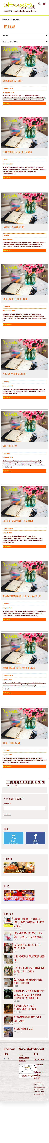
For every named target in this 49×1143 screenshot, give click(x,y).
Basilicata (7, 104)
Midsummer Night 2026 (23, 1029)
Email (7, 803)
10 (39, 782)
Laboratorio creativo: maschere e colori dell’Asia (27, 946)
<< (8, 782)
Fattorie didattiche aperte (12, 80)
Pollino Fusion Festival (12, 742)
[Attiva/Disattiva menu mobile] (44, 3)
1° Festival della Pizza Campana (14, 374)
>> (15, 785)
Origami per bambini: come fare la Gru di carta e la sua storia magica (28, 935)
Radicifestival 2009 (10, 445)
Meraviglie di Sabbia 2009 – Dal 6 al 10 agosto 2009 (22, 596)
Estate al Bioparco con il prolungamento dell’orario (25, 1007)
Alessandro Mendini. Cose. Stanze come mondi (27, 1019)
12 (8, 785)
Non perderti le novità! (24, 1058)
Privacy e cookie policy (38, 1075)
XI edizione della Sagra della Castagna (17, 152)
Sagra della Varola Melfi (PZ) (13, 227)
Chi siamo (39, 1060)
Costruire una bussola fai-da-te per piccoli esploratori (28, 981)
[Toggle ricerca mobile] (39, 3)
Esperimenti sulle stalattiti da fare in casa (29, 958)
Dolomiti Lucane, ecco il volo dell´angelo (19, 667)
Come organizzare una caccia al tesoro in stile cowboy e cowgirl (29, 969)
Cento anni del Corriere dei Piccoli (16, 299)
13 (11, 785)
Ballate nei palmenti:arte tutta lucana (18, 521)
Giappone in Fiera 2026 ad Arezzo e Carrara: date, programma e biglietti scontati (29, 922)
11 (43, 782)
